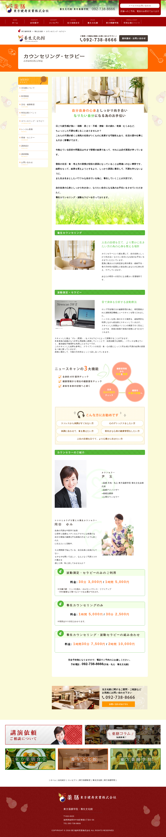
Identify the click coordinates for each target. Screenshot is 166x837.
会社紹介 (62, 780)
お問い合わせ (27, 163)
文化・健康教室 (28, 105)
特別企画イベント (29, 114)
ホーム (53, 780)
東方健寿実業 (26, 31)
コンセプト (72, 780)
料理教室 (25, 97)
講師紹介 (25, 147)
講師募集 (25, 155)
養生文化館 (38, 31)
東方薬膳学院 (110, 780)
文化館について (28, 89)
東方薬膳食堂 (85, 780)
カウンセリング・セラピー (32, 122)
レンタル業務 (27, 130)
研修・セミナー (28, 139)
